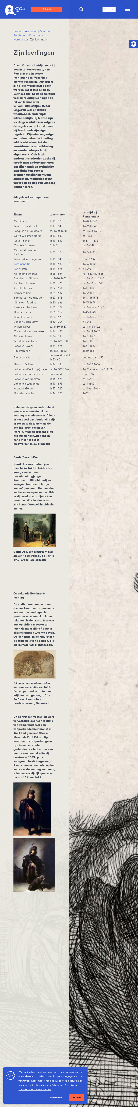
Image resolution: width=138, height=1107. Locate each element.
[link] (133, 44)
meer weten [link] (30, 31)
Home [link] (17, 31)
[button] (81, 9)
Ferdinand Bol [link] (22, 264)
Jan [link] (16, 269)
